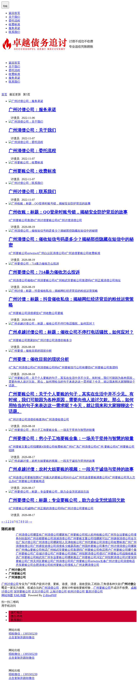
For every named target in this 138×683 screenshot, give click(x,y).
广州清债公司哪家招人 (50, 542)
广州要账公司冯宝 (90, 557)
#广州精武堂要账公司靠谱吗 (73, 280)
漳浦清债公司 (61, 538)
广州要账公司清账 (64, 553)
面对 (27, 538)
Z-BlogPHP (50, 595)
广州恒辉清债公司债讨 (90, 553)
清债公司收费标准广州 (116, 542)
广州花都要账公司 (41, 538)
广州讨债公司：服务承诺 (32, 109)
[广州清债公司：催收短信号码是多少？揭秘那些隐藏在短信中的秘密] (53, 230)
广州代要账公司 (92, 542)
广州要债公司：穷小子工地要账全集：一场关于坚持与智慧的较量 (71, 438)
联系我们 (14, 31)
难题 (70, 545)
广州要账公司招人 (79, 534)
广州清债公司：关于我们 (32, 130)
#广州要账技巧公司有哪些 (74, 367)
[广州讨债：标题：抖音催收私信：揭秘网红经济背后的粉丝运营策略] (53, 290)
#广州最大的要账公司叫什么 (57, 477)
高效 (76, 545)
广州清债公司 (50, 587)
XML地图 (20, 595)
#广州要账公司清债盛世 (24, 313)
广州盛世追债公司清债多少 (50, 545)
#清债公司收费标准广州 (57, 446)
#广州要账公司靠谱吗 (104, 367)
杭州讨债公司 (76, 591)
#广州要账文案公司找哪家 (25, 446)
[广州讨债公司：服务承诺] (26, 101)
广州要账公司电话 (93, 549)
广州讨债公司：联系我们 (32, 191)
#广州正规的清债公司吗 (48, 508)
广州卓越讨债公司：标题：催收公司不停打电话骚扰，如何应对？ (71, 332)
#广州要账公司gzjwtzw (23, 253)
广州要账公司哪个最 (124, 549)
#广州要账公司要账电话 (29, 481)
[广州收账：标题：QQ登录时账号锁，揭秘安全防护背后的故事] (50, 203)
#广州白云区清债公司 (50, 253)
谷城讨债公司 (44, 553)
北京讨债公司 (40, 591)
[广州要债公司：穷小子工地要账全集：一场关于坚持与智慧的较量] (52, 429)
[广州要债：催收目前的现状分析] (30, 350)
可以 (105, 538)
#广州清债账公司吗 (45, 367)
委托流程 (14, 20)
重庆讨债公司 (94, 591)
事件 (105, 545)
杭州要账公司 (59, 564)
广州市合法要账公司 (121, 534)
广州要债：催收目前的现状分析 (39, 359)
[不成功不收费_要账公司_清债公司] (48, 50)
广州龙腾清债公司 (87, 564)
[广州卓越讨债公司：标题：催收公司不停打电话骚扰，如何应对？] (52, 323)
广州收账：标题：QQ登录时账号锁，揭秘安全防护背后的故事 (68, 212)
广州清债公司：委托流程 (32, 150)
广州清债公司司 (63, 561)
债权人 (72, 564)
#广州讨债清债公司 (70, 220)
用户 (108, 549)
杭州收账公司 (99, 534)
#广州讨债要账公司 (45, 220)
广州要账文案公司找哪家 (86, 538)
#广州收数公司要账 (51, 313)
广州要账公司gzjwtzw (86, 561)
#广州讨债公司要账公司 (78, 508)
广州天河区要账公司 (40, 561)
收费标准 (14, 24)
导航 (5, 5)
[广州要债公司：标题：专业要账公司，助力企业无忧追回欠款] (49, 491)
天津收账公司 (73, 542)
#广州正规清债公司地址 (106, 280)
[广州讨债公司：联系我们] (26, 182)
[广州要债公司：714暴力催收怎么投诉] (34, 263)
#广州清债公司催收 (21, 280)
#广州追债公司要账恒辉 (24, 477)
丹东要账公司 (24, 564)
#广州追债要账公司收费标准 (82, 253)
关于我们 (14, 16)
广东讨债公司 (27, 542)
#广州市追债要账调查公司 (91, 477)
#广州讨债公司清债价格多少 (54, 340)
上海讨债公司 (58, 591)
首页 (4, 94)
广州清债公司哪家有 (55, 534)
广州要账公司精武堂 (32, 557)
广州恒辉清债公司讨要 (116, 557)
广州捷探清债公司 (119, 538)
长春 (103, 561)
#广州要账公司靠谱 (21, 220)
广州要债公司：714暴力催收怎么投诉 (44, 272)
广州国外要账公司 (90, 545)
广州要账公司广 (26, 553)
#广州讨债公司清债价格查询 (27, 419)
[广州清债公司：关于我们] (26, 121)
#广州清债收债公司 (57, 419)
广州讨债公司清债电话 (120, 561)
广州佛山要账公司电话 (33, 549)
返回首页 (14, 13)
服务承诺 (14, 28)
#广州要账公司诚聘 (21, 508)
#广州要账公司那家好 (22, 340)
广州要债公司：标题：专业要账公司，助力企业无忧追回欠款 (67, 500)
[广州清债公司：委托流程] (26, 142)
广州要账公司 (102, 587)
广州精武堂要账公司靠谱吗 (64, 549)
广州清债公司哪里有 (29, 534)
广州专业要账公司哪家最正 (62, 557)
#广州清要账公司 (44, 280)
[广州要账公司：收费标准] (26, 162)
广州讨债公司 (10, 583)
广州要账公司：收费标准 (32, 171)
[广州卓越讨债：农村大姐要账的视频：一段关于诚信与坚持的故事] (52, 460)
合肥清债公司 (41, 564)
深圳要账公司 (22, 591)
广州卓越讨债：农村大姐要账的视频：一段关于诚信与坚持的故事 (71, 469)
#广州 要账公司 (106, 446)
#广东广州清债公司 (21, 367)
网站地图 (7, 595)
